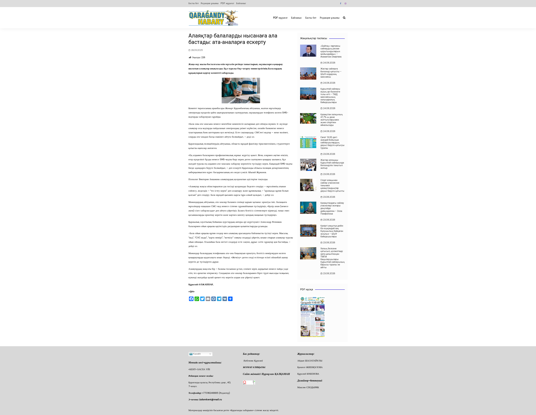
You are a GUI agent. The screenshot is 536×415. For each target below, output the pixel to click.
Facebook (340, 3)
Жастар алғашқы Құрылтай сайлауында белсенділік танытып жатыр (332, 164)
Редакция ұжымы (209, 3)
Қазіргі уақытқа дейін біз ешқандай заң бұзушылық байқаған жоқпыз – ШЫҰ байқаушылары (331, 231)
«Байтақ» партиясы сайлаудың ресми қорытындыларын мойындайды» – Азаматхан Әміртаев (331, 51)
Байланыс (241, 3)
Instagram (345, 3)
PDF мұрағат (227, 3)
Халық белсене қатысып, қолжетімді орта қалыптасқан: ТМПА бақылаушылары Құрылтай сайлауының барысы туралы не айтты (332, 258)
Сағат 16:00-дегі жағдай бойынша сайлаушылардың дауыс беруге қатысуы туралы (332, 142)
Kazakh (197, 354)
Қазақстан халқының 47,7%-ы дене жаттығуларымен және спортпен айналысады (331, 120)
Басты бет (193, 3)
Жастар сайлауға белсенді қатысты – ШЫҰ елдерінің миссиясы (330, 72)
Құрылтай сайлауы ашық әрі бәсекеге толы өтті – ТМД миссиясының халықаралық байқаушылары (330, 96)
